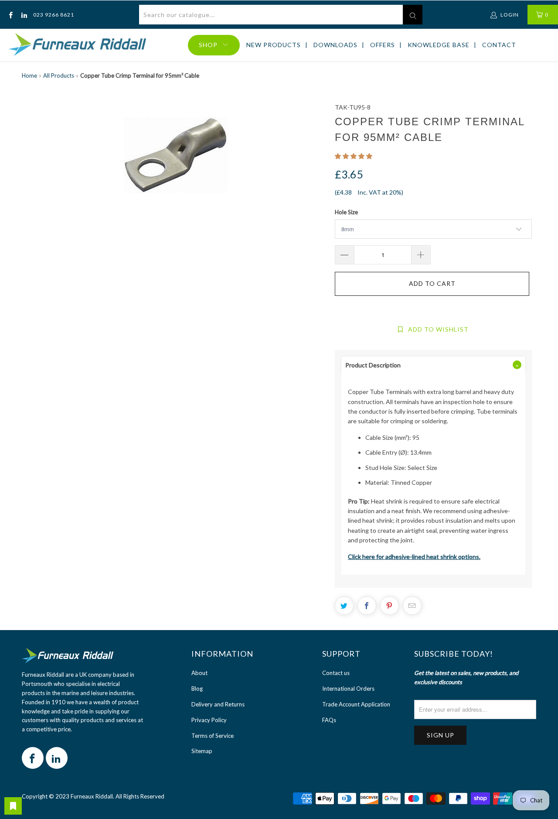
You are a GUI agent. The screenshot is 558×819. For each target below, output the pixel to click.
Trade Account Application (356, 704)
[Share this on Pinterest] (389, 605)
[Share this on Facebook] (366, 605)
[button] (353, 156)
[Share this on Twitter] (344, 605)
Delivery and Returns (218, 704)
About (199, 672)
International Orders (348, 688)
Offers (382, 44)
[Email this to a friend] (412, 605)
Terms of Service (212, 735)
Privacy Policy (209, 719)
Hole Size (346, 212)
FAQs (329, 719)
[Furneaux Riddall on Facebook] (10, 14)
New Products (273, 44)
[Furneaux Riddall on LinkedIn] (23, 14)
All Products (58, 75)
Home (29, 75)
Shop (208, 44)
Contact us (336, 672)
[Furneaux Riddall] (77, 45)
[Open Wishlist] (13, 806)
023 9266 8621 (53, 14)
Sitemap (201, 750)
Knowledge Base (439, 44)
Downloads (335, 44)
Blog (197, 688)
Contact (499, 44)
